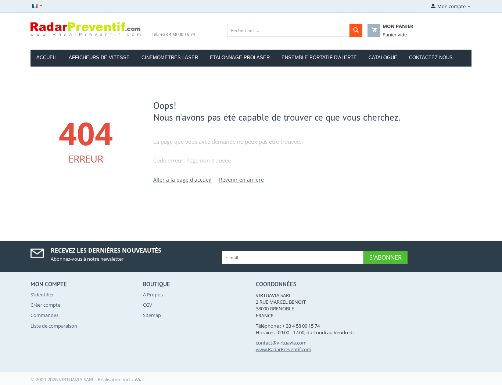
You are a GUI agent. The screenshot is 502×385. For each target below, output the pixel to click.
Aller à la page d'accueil (182, 179)
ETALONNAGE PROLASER (240, 57)
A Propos (153, 294)
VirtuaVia (133, 379)
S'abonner (385, 257)
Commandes (44, 315)
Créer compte (45, 305)
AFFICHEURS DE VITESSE (99, 57)
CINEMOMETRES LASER (169, 57)
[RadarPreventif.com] (113, 28)
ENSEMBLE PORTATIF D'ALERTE (319, 57)
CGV (147, 305)
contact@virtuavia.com (281, 342)
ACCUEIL (46, 57)
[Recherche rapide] (355, 30)
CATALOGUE (383, 57)
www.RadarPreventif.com (283, 349)
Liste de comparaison (54, 325)
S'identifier (42, 294)
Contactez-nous (431, 57)
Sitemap (152, 315)
